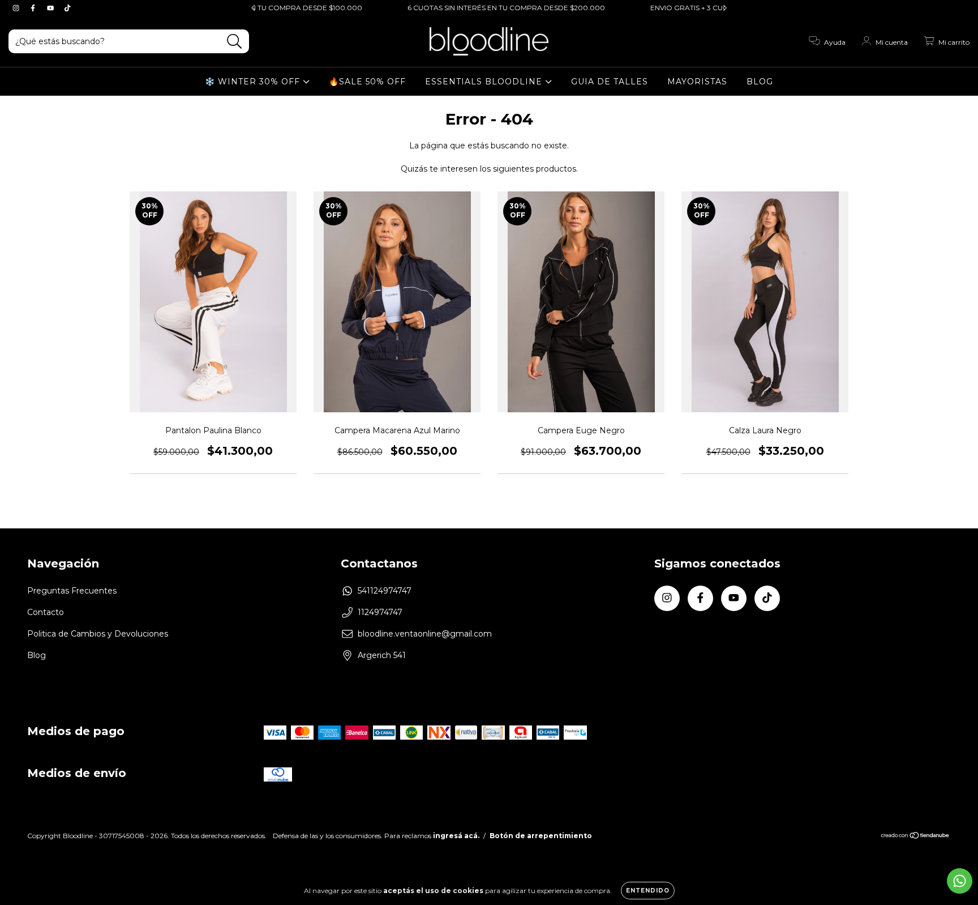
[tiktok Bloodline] (67, 8)
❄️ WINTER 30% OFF (254, 81)
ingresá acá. (456, 835)
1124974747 (380, 612)
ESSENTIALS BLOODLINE (485, 81)
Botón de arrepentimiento (541, 835)
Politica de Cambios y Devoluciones (97, 634)
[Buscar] (234, 41)
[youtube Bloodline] (51, 8)
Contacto (45, 612)
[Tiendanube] (915, 837)
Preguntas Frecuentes (72, 591)
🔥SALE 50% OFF (367, 81)
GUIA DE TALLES (609, 81)
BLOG (760, 81)
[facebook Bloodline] (33, 8)
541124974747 (384, 591)
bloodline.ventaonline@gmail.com (425, 634)
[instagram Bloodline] (16, 8)
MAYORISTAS (697, 81)
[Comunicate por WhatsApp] (959, 881)
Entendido (648, 890)
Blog (36, 655)
